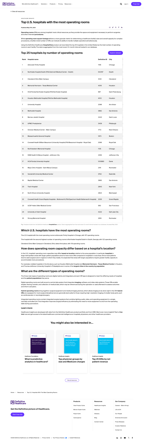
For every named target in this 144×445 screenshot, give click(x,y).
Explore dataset (115, 53)
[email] (109, 27)
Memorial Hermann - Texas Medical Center (98, 264)
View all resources (18, 11)
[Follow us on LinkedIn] (117, 437)
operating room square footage (37, 38)
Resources (20, 392)
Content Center (99, 422)
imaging (78, 282)
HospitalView (48, 45)
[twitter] (115, 27)
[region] (72, 140)
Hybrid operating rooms (30, 291)
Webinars (97, 410)
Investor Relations (120, 426)
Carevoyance (77, 418)
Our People (118, 414)
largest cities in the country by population (89, 266)
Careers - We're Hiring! (122, 405)
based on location (68, 253)
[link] (112, 27)
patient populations (34, 278)
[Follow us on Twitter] (129, 437)
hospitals (108, 253)
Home (12, 392)
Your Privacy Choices (58, 438)
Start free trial (17, 414)
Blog (95, 418)
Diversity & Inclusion (121, 418)
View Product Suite (79, 405)
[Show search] (120, 4)
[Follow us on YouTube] (125, 437)
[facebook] (118, 27)
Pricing (60, 4)
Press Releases (119, 422)
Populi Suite (77, 414)
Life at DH (118, 410)
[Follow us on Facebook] (132, 437)
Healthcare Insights (100, 405)
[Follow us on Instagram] (121, 437)
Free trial (136, 4)
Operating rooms (27, 32)
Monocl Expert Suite (79, 410)
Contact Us (118, 430)
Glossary (96, 414)
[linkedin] (121, 27)
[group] (38, 350)
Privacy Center (46, 438)
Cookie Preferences (75, 438)
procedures (39, 34)
